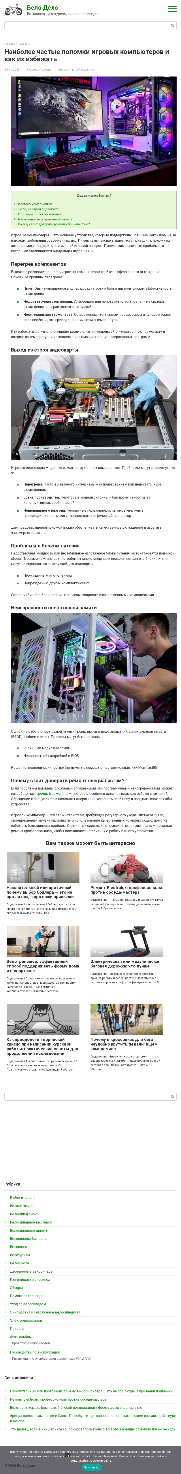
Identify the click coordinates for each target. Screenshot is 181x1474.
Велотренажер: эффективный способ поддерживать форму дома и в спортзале (43, 966)
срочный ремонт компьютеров (62, 793)
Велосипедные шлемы (29, 1230)
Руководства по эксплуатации (35, 1352)
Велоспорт (18, 1247)
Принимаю (92, 1467)
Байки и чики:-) (22, 1198)
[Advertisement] (90, 1139)
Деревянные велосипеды (31, 1271)
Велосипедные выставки (31, 1222)
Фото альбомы (22, 1337)
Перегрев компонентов (32, 204)
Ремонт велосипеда (26, 1296)
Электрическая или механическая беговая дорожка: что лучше (125, 964)
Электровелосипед (26, 1320)
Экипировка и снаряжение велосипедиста (45, 1312)
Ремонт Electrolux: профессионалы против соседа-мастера (126, 890)
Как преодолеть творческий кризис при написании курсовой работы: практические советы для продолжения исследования (42, 1046)
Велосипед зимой (24, 1214)
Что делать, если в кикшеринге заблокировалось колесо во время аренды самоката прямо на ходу (92, 1429)
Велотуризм (20, 1255)
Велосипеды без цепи (28, 1239)
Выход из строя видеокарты (36, 209)
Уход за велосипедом (28, 1304)
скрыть (105, 195)
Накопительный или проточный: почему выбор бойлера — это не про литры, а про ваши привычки (40, 892)
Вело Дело (42, 7)
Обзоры (16, 1288)
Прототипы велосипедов (31, 1343)
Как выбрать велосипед (30, 1279)
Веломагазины (22, 1206)
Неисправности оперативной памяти (42, 219)
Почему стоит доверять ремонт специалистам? (51, 224)
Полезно (46, 69)
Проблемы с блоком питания (37, 214)
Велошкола (19, 1263)
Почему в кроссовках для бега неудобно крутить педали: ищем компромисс (124, 1044)
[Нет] (175, 1460)
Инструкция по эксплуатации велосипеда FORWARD (51, 1359)
